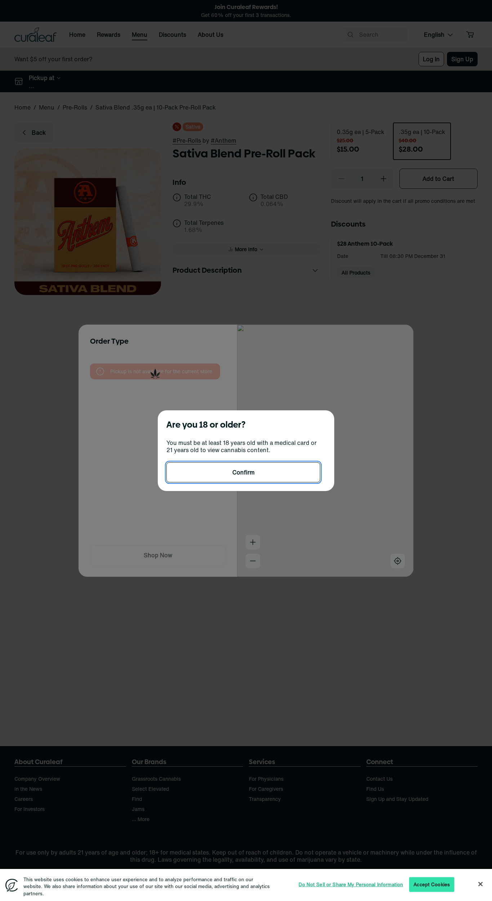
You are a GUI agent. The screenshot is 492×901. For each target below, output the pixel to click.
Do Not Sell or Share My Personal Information (351, 884)
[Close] (480, 884)
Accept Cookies (431, 884)
